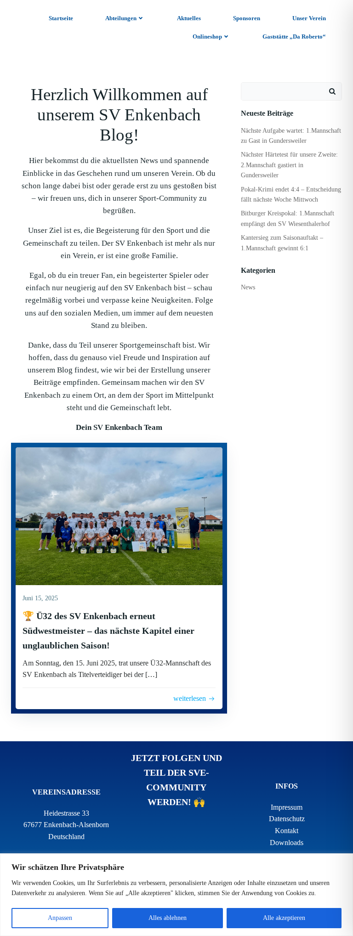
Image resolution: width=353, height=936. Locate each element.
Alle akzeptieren (284, 917)
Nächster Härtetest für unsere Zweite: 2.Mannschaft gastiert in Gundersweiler (289, 165)
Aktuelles (189, 18)
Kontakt (286, 831)
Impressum (286, 807)
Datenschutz (287, 819)
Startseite (61, 18)
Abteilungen (121, 18)
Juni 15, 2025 (40, 598)
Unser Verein (309, 18)
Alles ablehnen (167, 917)
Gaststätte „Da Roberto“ (294, 36)
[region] (176, 894)
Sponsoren (246, 18)
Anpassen (60, 917)
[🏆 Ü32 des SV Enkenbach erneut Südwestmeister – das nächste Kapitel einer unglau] (119, 515)
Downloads (286, 842)
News (248, 287)
